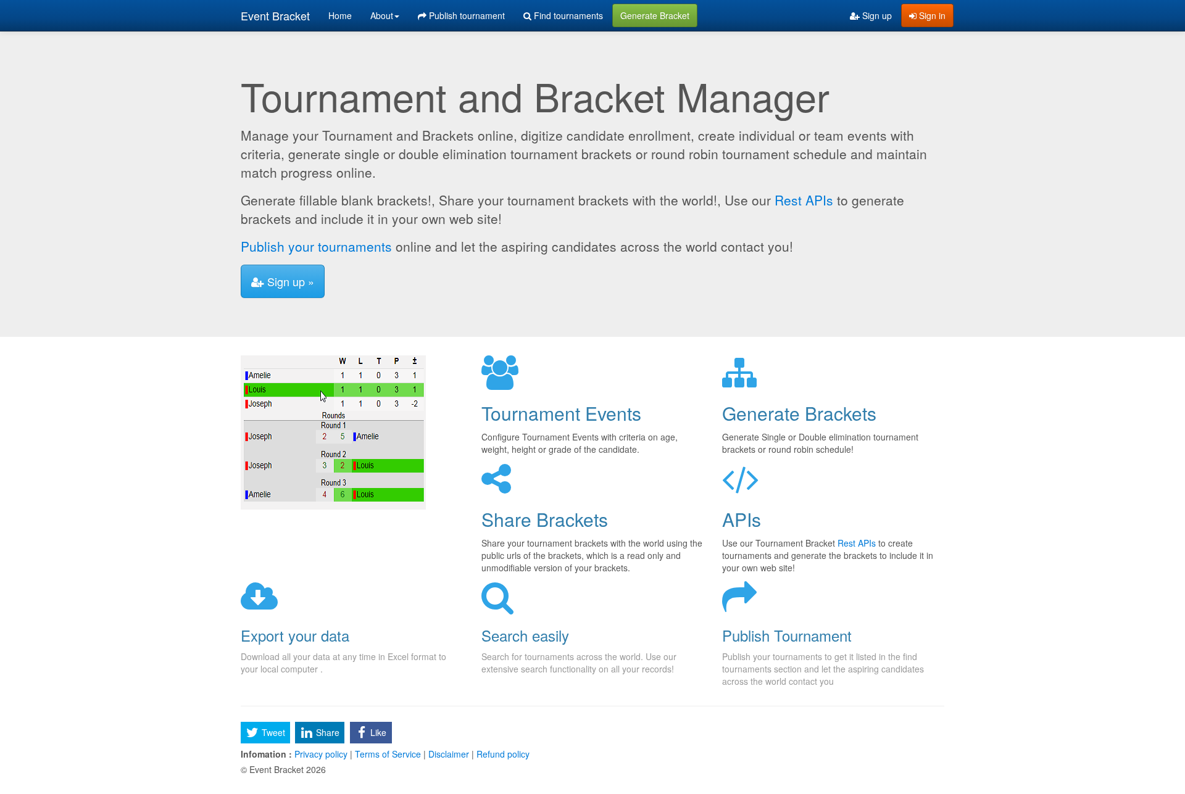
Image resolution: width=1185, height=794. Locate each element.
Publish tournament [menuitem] (465, 15)
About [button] (381, 15)
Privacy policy (321, 754)
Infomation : (266, 754)
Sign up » (289, 281)
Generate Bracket (654, 15)
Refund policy (502, 754)
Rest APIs (804, 200)
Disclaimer (449, 754)
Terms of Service (387, 754)
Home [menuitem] (340, 15)
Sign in (931, 15)
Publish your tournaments (316, 246)
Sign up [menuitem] (876, 15)
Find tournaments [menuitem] (567, 15)
